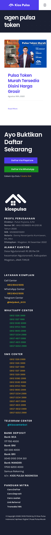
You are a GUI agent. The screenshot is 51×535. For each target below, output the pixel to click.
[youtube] (28, 527)
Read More (12, 108)
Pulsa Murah (40, 519)
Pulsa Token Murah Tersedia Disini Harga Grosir (23, 83)
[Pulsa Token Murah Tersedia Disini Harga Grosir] (25, 54)
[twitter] (23, 527)
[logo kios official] (15, 194)
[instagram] (33, 527)
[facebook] (18, 527)
